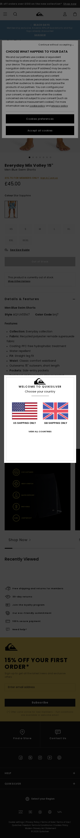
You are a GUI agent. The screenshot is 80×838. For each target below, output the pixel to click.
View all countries (40, 431)
